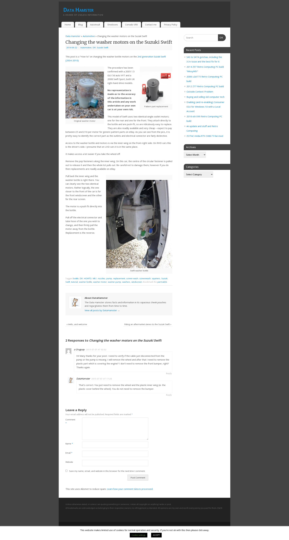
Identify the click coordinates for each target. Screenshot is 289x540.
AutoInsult (95, 24)
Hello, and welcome (77, 324)
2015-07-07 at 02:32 (96, 349)
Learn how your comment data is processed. (130, 488)
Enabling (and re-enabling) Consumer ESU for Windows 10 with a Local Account (205, 107)
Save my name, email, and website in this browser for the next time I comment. (107, 471)
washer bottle (85, 282)
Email (68, 452)
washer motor (100, 282)
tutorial (74, 282)
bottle (76, 278)
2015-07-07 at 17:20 (102, 378)
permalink (162, 282)
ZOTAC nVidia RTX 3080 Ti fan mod (204, 135)
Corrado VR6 (131, 24)
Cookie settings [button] (139, 535)
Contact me (151, 24)
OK (220, 37)
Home (68, 24)
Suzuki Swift (102, 47)
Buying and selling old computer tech (205, 96)
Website (69, 462)
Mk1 (95, 278)
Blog (80, 24)
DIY (94, 47)
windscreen (136, 282)
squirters (156, 278)
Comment (69, 421)
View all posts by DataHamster (102, 310)
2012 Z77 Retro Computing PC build (205, 86)
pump (109, 278)
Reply (169, 373)
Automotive (89, 36)
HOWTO (88, 278)
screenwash (145, 278)
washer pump (114, 282)
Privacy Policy (170, 24)
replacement (119, 278)
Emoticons (112, 24)
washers (126, 282)
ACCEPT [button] (156, 535)
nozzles (101, 278)
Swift (67, 282)
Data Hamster (78, 9)
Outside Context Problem (199, 91)
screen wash (132, 278)
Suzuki (164, 278)
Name (69, 443)
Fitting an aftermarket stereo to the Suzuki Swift (147, 324)
